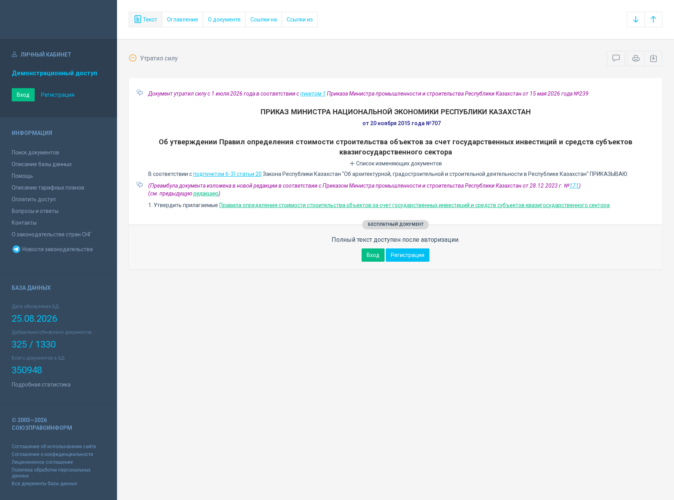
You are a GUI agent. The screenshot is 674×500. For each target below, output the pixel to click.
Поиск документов (35, 152)
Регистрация (57, 95)
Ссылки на (263, 19)
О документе (224, 19)
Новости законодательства (57, 249)
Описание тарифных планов (48, 187)
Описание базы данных (42, 164)
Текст (149, 19)
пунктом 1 (313, 93)
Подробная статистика (41, 384)
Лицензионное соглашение (42, 462)
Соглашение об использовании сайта (54, 446)
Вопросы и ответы (35, 211)
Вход (23, 95)
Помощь (22, 176)
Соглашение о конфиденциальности (52, 454)
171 (574, 186)
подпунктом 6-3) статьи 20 (227, 174)
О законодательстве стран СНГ (52, 234)
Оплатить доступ (34, 199)
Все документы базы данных (44, 483)
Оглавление (182, 19)
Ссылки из (300, 19)
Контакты (24, 223)
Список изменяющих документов (398, 163)
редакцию (205, 193)
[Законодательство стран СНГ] (58, 19)
